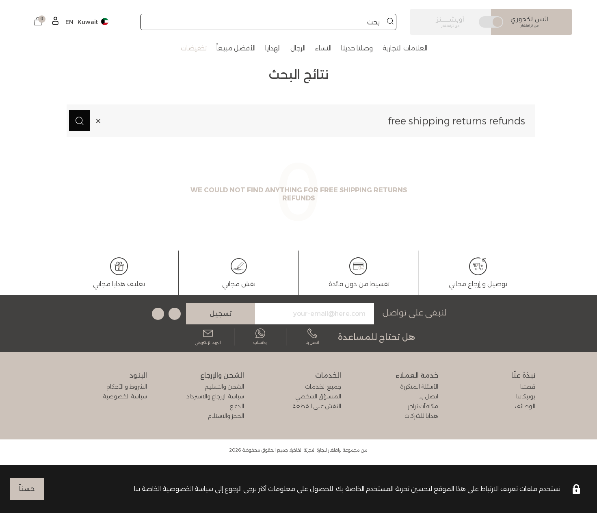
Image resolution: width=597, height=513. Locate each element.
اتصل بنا (312, 342)
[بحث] (390, 21)
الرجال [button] (297, 48)
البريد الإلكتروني (208, 342)
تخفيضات (194, 48)
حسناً (27, 489)
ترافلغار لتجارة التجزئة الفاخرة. (315, 450)
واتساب (260, 342)
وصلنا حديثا (357, 48)
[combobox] (268, 22)
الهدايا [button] (273, 48)
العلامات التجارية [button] (405, 48)
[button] (37, 22)
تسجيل (221, 313)
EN (69, 22)
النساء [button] (323, 48)
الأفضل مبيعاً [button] (235, 48)
